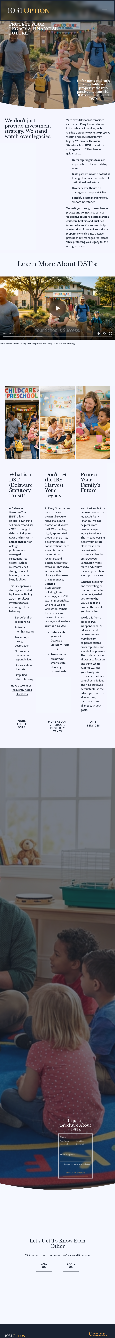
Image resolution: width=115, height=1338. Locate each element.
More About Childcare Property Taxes (57, 726)
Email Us (71, 1265)
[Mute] (98, 333)
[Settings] (104, 333)
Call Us (44, 1265)
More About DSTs (22, 724)
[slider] (57, 337)
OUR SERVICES (93, 724)
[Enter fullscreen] (110, 333)
